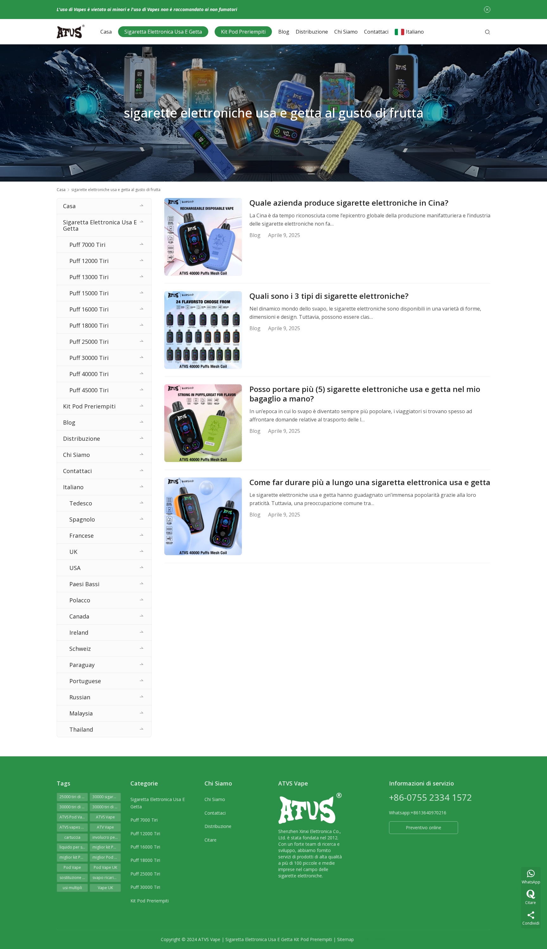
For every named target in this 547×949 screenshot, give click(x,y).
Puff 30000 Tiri (89, 358)
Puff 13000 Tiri (89, 277)
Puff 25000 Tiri (89, 341)
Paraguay (82, 665)
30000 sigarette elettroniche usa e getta (106, 796)
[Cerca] (487, 31)
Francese (81, 535)
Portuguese (85, 681)
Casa (106, 31)
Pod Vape (72, 867)
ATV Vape (105, 827)
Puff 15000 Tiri (89, 293)
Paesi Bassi (84, 584)
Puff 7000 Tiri (87, 244)
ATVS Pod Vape (73, 817)
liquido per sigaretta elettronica (74, 847)
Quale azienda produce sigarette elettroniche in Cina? (348, 203)
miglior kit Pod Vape (74, 857)
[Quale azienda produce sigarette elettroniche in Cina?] (203, 237)
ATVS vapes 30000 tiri (74, 827)
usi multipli (72, 887)
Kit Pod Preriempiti (243, 31)
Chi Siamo (346, 31)
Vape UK (105, 887)
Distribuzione (312, 31)
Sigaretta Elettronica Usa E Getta (163, 31)
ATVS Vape (105, 817)
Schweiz (80, 648)
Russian (79, 697)
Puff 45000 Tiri (89, 390)
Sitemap (345, 939)
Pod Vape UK (105, 867)
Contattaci (376, 31)
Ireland (78, 632)
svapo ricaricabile (106, 877)
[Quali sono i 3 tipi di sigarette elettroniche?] (203, 330)
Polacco (79, 600)
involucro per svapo (106, 837)
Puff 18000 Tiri (89, 325)
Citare (210, 840)
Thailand (81, 729)
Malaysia (81, 713)
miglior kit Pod (105, 847)
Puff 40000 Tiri (89, 374)
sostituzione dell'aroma (74, 877)
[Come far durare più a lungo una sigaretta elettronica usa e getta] (203, 516)
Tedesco (80, 503)
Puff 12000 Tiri (89, 261)
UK (73, 551)
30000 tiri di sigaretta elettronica (74, 807)
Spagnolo (82, 519)
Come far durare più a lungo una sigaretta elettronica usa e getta (369, 482)
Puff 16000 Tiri (89, 309)
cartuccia (72, 837)
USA (74, 568)
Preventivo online (423, 827)
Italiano (415, 31)
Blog (283, 31)
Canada (79, 616)
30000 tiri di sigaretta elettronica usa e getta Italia (106, 807)
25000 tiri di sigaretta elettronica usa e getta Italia (74, 796)
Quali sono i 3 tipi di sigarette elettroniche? (328, 296)
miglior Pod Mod (106, 857)
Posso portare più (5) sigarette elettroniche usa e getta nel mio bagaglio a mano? (364, 393)
